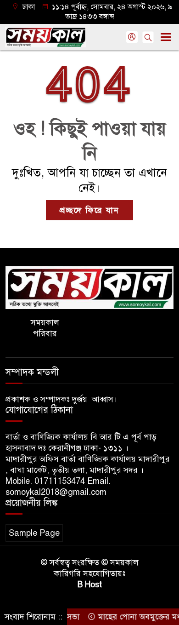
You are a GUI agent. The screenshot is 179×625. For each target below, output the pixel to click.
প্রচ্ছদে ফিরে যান (89, 210)
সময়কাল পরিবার (45, 327)
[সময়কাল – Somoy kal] (89, 287)
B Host (90, 584)
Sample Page (34, 533)
